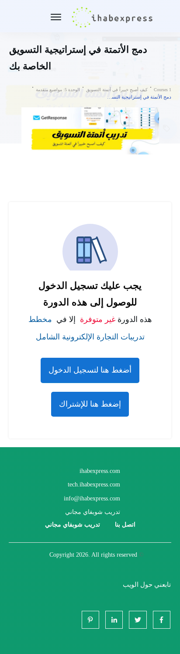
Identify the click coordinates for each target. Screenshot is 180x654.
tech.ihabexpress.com (94, 484)
